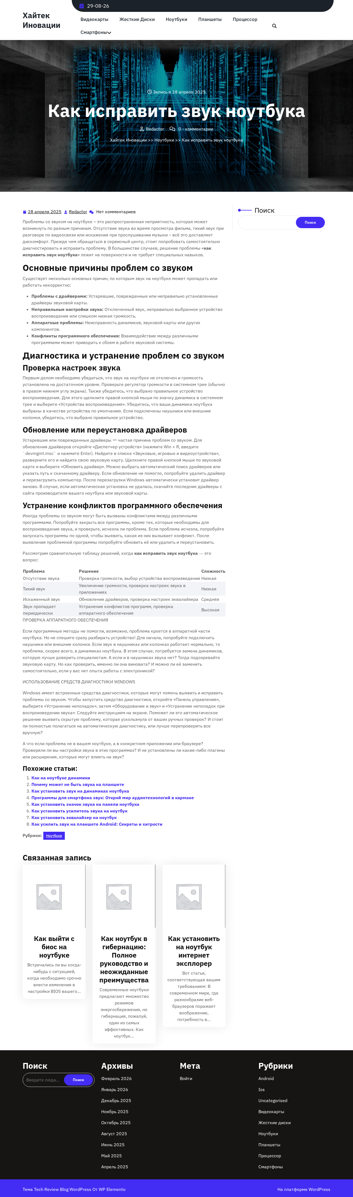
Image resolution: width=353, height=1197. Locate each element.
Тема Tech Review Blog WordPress (57, 1189)
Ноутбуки (176, 19)
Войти (186, 1078)
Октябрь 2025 (116, 1122)
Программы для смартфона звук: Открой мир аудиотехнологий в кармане (112, 797)
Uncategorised (272, 1100)
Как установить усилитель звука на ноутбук (79, 811)
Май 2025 (111, 1155)
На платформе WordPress (303, 1189)
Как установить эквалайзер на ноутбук (74, 817)
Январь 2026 (114, 1089)
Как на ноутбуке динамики (60, 777)
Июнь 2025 (113, 1144)
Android (266, 1078)
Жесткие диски (137, 19)
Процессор (245, 19)
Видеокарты (94, 19)
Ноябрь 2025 (115, 1111)
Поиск (265, 210)
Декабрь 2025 (116, 1100)
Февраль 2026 (116, 1078)
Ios (261, 1089)
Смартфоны (94, 32)
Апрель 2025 (114, 1166)
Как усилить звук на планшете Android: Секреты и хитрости (96, 824)
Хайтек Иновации (41, 20)
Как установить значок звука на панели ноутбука (85, 804)
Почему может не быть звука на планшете (77, 784)
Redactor (78, 212)
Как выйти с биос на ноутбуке (54, 946)
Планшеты (210, 19)
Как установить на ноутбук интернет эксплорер (194, 951)
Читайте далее (52, 896)
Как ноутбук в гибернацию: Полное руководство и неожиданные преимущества (124, 959)
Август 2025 (114, 1133)
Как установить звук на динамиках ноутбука (80, 791)
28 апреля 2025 (45, 212)
